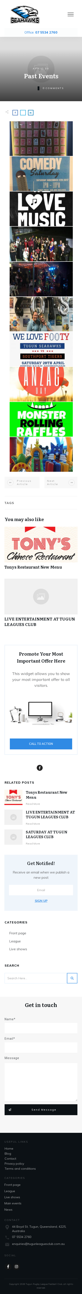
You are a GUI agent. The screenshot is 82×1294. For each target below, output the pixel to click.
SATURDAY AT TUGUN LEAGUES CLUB (46, 834)
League (15, 941)
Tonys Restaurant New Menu (41, 550)
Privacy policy (14, 1164)
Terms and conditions (20, 1169)
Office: (41, 32)
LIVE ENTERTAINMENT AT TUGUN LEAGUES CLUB (41, 605)
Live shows (18, 949)
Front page (17, 933)
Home (9, 1148)
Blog (8, 1154)
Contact (10, 1159)
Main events (12, 1203)
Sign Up (41, 901)
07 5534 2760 (21, 1237)
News (8, 1210)
